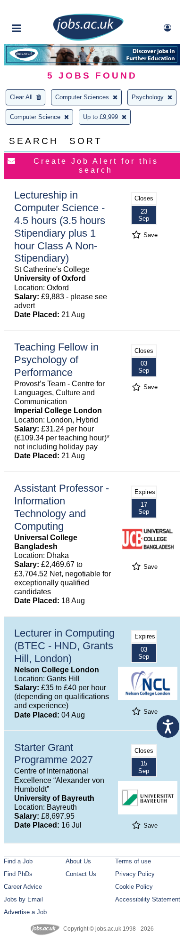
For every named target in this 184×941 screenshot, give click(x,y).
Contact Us (81, 873)
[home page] (88, 39)
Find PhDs (18, 873)
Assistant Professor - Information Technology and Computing (61, 507)
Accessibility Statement (147, 899)
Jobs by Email (23, 899)
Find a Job (18, 861)
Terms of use (133, 861)
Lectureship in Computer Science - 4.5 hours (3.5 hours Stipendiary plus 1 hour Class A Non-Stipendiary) (59, 226)
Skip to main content (38, 8)
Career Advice (23, 886)
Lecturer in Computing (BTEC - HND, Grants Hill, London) (64, 645)
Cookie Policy (134, 886)
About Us (78, 861)
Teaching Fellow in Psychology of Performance (56, 359)
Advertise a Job (25, 912)
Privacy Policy (135, 873)
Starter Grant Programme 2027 (53, 754)
